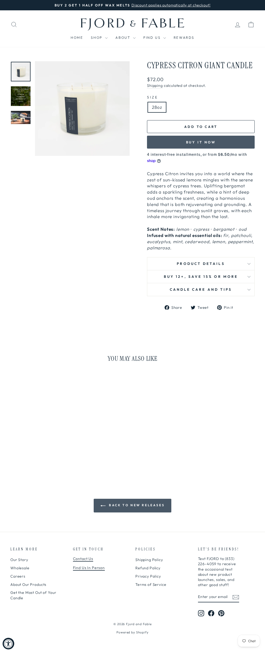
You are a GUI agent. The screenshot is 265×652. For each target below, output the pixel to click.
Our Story (19, 559)
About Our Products (28, 584)
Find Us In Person (89, 567)
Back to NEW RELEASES (136, 505)
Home (77, 37)
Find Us (152, 37)
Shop (97, 37)
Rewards (184, 37)
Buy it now (201, 142)
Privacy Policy (148, 576)
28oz (157, 107)
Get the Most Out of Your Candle (33, 595)
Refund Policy (147, 568)
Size (152, 97)
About (123, 37)
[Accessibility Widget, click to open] (8, 643)
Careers (17, 576)
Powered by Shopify (132, 632)
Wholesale (20, 568)
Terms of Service (150, 584)
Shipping (155, 85)
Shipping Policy (149, 559)
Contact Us (83, 558)
